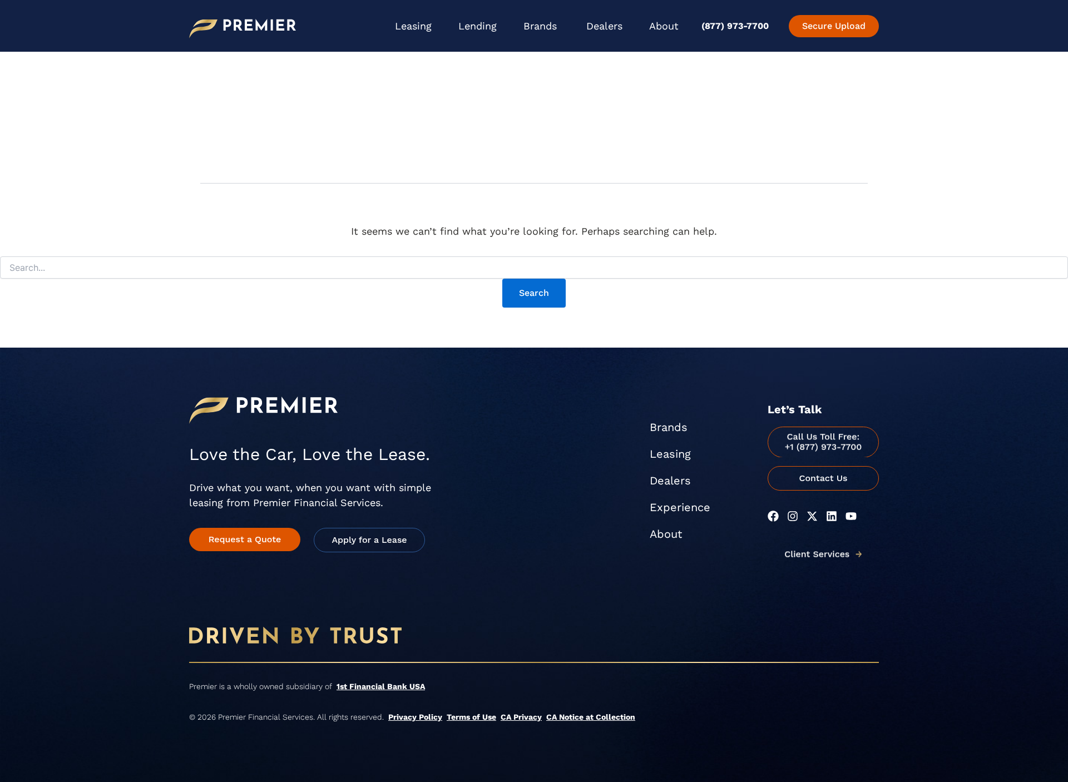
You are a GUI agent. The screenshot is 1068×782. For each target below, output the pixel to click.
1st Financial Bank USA (381, 686)
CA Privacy (521, 716)
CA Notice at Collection (590, 716)
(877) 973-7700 (735, 26)
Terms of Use (471, 716)
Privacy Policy (415, 716)
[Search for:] (534, 268)
